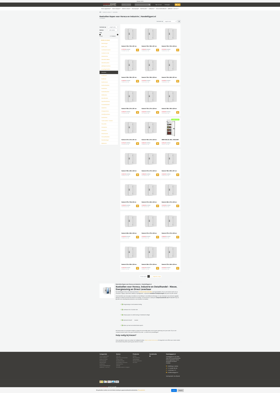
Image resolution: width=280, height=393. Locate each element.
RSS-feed (135, 362)
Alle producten (136, 357)
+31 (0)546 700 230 (172, 368)
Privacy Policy (119, 359)
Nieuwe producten (137, 361)
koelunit (136, 320)
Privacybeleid (141, 390)
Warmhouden (143, 8)
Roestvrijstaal (135, 8)
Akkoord (174, 390)
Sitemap (118, 365)
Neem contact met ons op (151, 340)
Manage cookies (140, 1)
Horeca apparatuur (105, 8)
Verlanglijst (167, 4)
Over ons (118, 356)
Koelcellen (115, 12)
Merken (102, 30)
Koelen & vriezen (126, 8)
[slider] (100, 34)
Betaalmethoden (120, 361)
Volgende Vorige (157, 276)
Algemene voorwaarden (122, 357)
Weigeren (181, 390)
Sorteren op (160, 21)
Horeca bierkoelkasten (161, 8)
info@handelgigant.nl (173, 372)
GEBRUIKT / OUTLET (173, 8)
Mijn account (158, 4)
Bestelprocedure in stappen (123, 367)
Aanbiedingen (136, 359)
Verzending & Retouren (121, 362)
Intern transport (116, 8)
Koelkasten (151, 8)
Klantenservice (119, 364)
